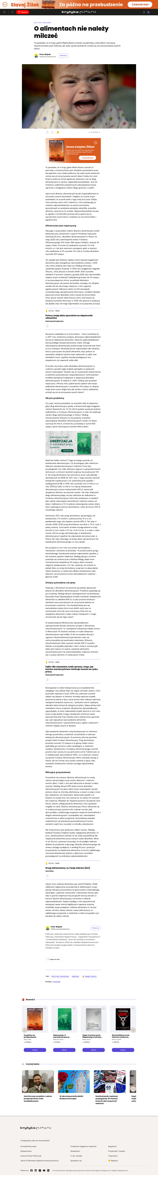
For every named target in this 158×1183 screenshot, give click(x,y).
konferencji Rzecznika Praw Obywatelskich (72, 595)
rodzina (75, 977)
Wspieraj (24, 12)
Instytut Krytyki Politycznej (30, 1156)
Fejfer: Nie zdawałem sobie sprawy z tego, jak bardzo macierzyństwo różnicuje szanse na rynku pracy (71, 669)
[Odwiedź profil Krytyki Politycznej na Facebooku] (31, 1170)
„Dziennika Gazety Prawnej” (57, 268)
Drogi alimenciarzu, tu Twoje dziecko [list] (67, 868)
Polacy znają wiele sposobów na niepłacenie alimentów (69, 316)
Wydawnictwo (25, 1151)
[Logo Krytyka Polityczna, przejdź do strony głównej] (79, 12)
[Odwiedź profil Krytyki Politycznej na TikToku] (40, 1170)
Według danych (81, 556)
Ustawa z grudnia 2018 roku (76, 274)
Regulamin (112, 1146)
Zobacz (34, 1050)
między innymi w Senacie (64, 725)
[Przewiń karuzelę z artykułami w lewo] (25, 1089)
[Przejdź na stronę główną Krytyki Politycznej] (35, 1128)
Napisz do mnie (55, 959)
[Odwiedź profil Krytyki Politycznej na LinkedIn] (48, 1170)
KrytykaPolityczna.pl (28, 1146)
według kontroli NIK (54, 483)
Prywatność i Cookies (116, 1151)
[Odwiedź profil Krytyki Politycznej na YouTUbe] (44, 1170)
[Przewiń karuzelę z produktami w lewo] (25, 1030)
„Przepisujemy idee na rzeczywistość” (35, 1140)
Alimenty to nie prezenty (70, 418)
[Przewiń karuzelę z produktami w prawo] (133, 1030)
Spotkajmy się (76, 1160)
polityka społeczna (60, 977)
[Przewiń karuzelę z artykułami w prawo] (133, 1089)
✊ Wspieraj (113, 1160)
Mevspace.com (106, 1170)
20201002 (56, 982)
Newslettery (75, 1151)
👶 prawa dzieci (89, 977)
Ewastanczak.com (122, 1170)
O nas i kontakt (76, 1156)
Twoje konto (112, 1156)
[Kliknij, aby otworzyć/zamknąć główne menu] (4, 12)
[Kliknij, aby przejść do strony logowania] (144, 12)
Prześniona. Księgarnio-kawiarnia (83, 1146)
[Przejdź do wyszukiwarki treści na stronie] (12, 12)
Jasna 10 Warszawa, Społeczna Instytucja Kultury (39, 1160)
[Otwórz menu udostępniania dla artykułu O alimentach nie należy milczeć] (52, 132)
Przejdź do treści (10, 3)
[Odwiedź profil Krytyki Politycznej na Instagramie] (35, 1170)
